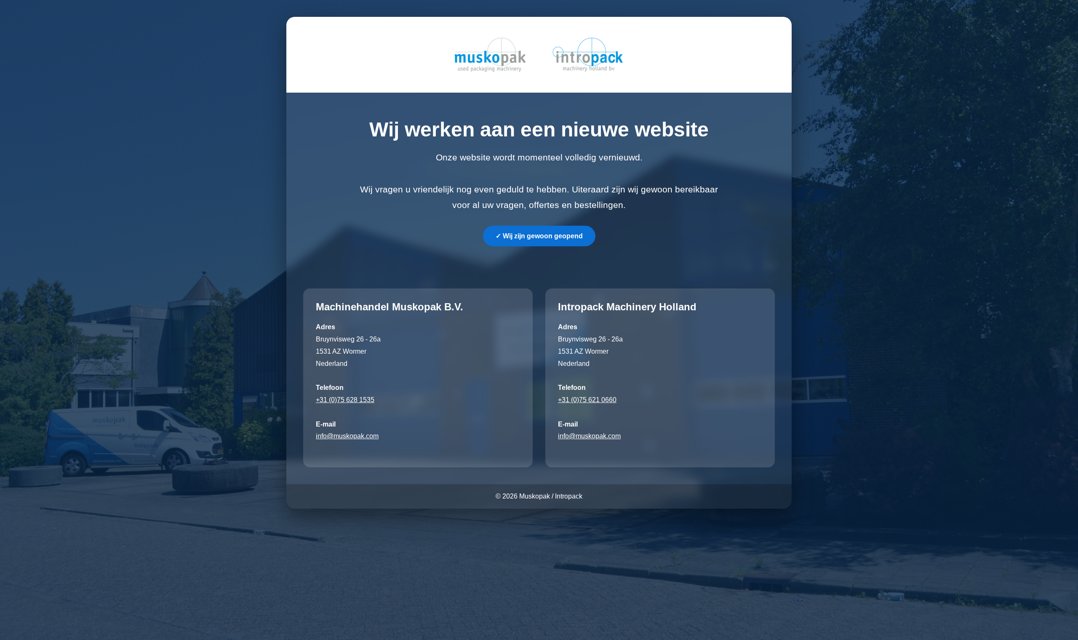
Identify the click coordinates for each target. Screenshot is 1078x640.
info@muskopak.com (347, 436)
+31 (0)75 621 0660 (587, 399)
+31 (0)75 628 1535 (345, 399)
